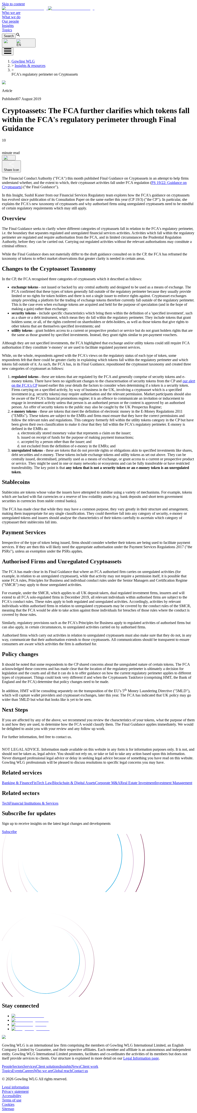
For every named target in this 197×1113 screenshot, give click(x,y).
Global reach (62, 1071)
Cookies (8, 1104)
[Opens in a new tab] (28, 1016)
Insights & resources (30, 66)
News (75, 1066)
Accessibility (11, 1096)
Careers (28, 1071)
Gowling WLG (23, 61)
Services (29, 1066)
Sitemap (8, 1109)
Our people (10, 21)
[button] (48, 8)
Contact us (80, 1071)
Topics (7, 30)
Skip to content (13, 4)
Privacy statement (15, 1091)
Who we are (11, 13)
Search (9, 36)
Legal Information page (141, 1058)
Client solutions (48, 1066)
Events (17, 1071)
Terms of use (11, 1100)
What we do (11, 17)
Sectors (17, 1066)
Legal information (15, 1087)
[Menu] (7, 51)
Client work (89, 1066)
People (7, 1066)
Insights (8, 26)
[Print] (9, 157)
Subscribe (9, 832)
